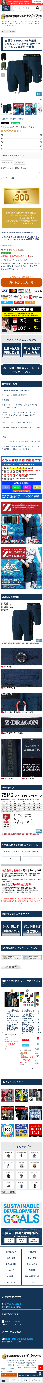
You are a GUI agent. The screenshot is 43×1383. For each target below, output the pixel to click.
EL (11, 858)
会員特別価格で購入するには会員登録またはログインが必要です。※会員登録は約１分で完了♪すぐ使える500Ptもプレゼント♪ (21, 266)
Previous (3, 75)
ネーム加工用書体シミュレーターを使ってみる (21, 369)
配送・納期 (11, 1258)
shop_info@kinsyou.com (19, 1338)
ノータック (36, 21)
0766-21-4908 (12, 1321)
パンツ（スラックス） (25, 21)
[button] (2, 1031)
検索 (37, 8)
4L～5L (32, 858)
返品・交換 (32, 1258)
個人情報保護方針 (32, 1276)
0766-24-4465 (13, 1304)
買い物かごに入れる (21, 282)
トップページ (6, 21)
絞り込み (20, 163)
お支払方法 (32, 1252)
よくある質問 (11, 1264)
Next (40, 75)
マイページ (11, 1282)
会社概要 (32, 1270)
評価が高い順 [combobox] (6, 162)
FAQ (25, 1380)
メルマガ (10, 1270)
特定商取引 (11, 1276)
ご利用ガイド (15, 1380)
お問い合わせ (36, 1380)
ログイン (32, 1282)
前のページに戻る (8, 31)
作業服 (14, 21)
